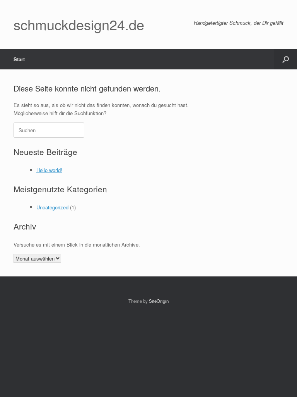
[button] (285, 59)
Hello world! (49, 170)
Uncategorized (52, 207)
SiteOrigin (159, 301)
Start (19, 59)
